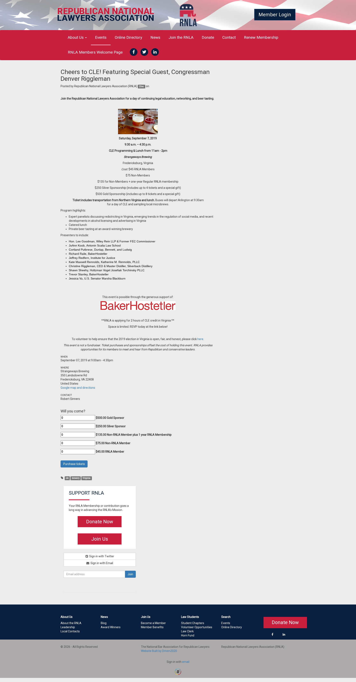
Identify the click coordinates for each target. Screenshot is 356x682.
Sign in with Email (101, 563)
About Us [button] (76, 37)
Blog (104, 623)
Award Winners (111, 627)
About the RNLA (71, 623)
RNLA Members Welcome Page (95, 52)
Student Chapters (192, 623)
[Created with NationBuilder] (178, 671)
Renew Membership (261, 37)
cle (67, 478)
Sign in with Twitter (101, 556)
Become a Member (153, 623)
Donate (208, 37)
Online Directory (128, 37)
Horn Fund (187, 635)
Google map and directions (78, 387)
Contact (229, 37)
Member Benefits (152, 627)
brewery (76, 478)
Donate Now (99, 522)
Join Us (99, 539)
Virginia (86, 478)
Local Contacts (70, 631)
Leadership (68, 627)
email (185, 661)
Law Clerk (187, 631)
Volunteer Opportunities (196, 627)
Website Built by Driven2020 (159, 651)
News (155, 37)
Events (101, 37)
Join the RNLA (181, 37)
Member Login (275, 15)
